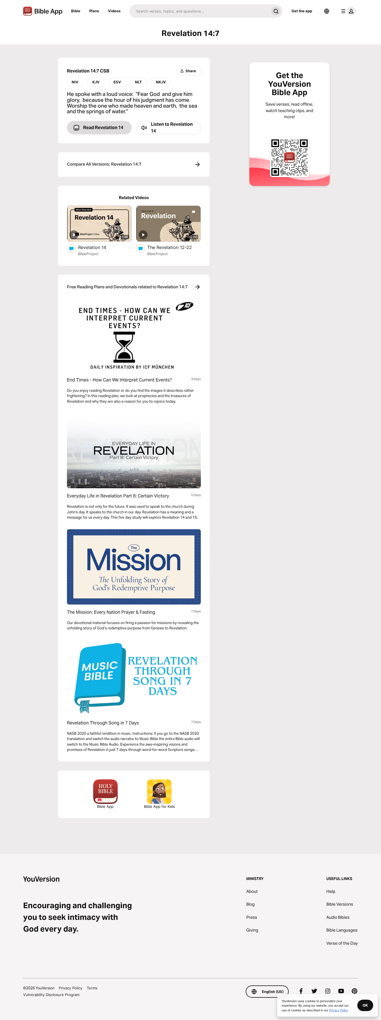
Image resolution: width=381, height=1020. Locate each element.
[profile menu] (347, 11)
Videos (114, 11)
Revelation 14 (97, 247)
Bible (75, 11)
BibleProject (88, 254)
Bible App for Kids (159, 806)
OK (365, 1005)
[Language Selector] (326, 11)
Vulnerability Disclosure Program (51, 994)
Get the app (301, 11)
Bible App (105, 806)
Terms (92, 988)
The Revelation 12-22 (174, 247)
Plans (94, 11)
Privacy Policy (70, 988)
